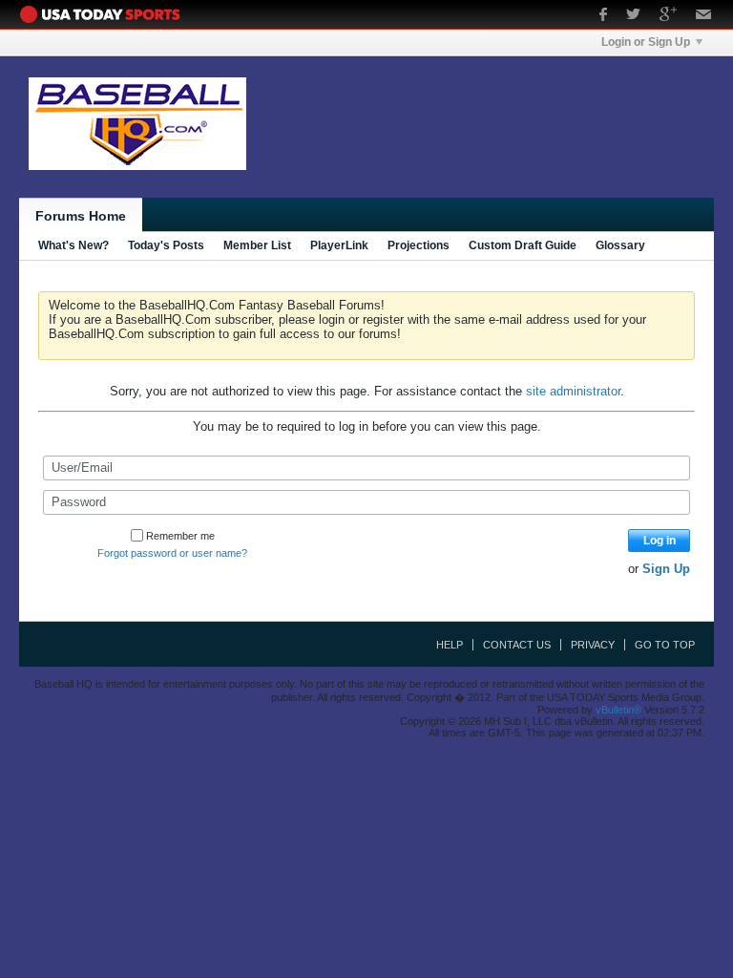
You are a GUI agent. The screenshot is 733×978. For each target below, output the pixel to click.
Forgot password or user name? (172, 553)
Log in (659, 540)
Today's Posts (166, 245)
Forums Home (80, 215)
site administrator (573, 391)
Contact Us (517, 644)
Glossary (620, 245)
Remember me (180, 536)
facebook (603, 16)
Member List (257, 245)
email (704, 16)
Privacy (593, 644)
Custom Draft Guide (522, 245)
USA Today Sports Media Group (105, 14)
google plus (668, 16)
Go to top (665, 644)
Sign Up (666, 569)
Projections (418, 245)
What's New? (73, 245)
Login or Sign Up (645, 42)
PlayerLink (339, 245)
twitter (633, 16)
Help (449, 644)
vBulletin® (618, 709)
